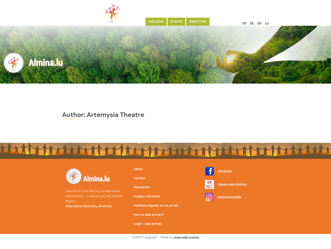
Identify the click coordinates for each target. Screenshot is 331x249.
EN (259, 23)
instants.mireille (229, 197)
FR (244, 23)
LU (267, 23)
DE (252, 23)
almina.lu (225, 171)
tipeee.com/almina (232, 184)
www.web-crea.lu (186, 237)
